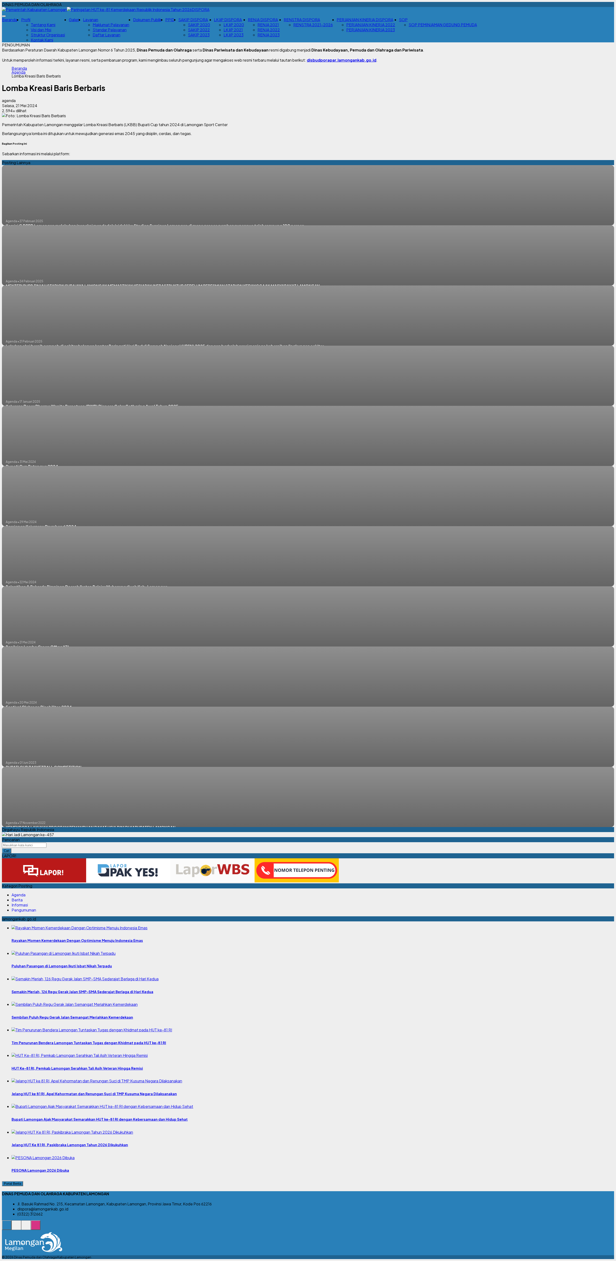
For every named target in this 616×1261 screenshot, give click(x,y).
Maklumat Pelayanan (111, 24)
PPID (169, 19)
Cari (6, 851)
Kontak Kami (42, 39)
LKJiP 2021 (233, 29)
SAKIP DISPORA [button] (193, 19)
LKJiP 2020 (234, 24)
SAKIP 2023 (199, 34)
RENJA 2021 (268, 24)
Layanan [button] (90, 19)
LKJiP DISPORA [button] (228, 19)
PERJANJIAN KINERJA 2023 (370, 29)
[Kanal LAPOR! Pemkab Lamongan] (16, 1227)
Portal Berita (12, 1183)
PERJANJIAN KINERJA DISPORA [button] (365, 19)
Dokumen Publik (147, 19)
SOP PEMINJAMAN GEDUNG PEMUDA (443, 24)
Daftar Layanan (106, 34)
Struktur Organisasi (48, 34)
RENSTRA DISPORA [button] (302, 19)
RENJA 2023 (268, 34)
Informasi (20, 904)
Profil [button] (25, 19)
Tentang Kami (43, 24)
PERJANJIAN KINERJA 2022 (370, 24)
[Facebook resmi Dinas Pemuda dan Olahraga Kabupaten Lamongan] (26, 1227)
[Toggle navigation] (4, 16)
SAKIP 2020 (199, 24)
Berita (17, 899)
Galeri (74, 19)
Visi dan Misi (41, 29)
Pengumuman (24, 909)
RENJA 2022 (268, 29)
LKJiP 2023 (234, 34)
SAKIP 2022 (199, 29)
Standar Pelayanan (110, 29)
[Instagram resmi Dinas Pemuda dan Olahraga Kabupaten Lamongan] (35, 1227)
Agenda (19, 72)
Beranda (9, 19)
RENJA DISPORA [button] (263, 19)
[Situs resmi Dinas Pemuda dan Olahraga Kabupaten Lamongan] (7, 1227)
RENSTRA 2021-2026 (313, 24)
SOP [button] (403, 19)
